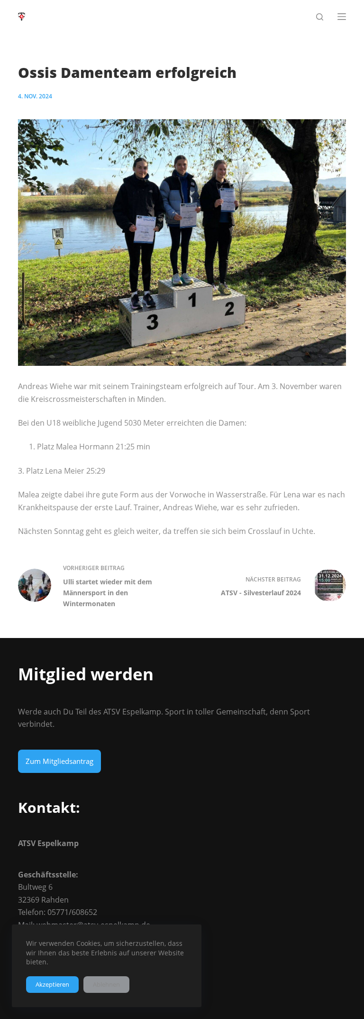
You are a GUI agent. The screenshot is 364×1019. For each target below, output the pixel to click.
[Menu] (341, 16)
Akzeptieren (52, 984)
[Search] (319, 16)
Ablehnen (106, 984)
